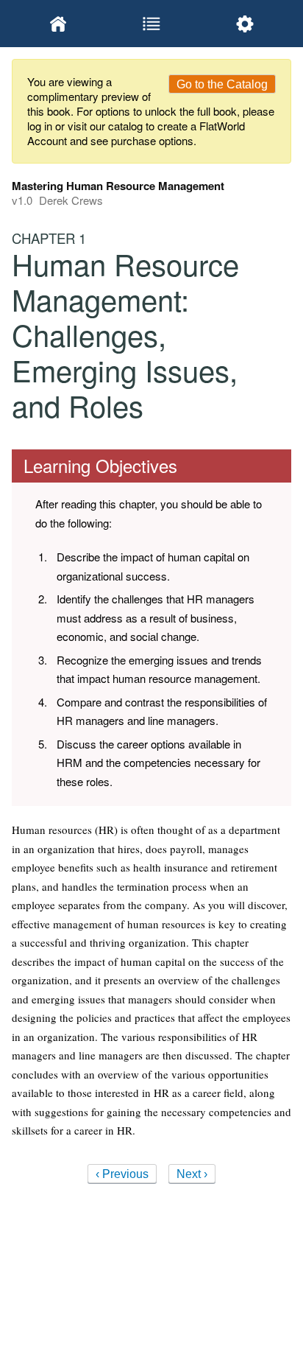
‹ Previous (122, 1174)
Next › (192, 1174)
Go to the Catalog (222, 84)
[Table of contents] (152, 23)
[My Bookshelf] (58, 23)
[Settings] (244, 23)
